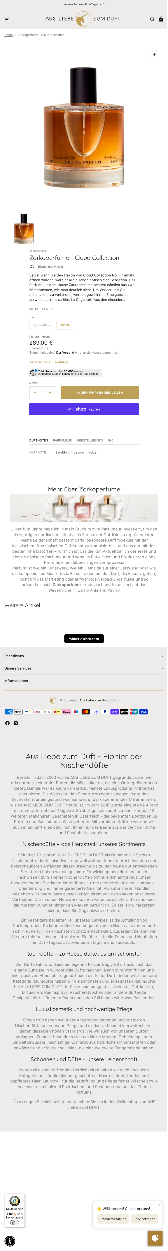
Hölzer (91, 449)
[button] (7, 19)
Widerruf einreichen (82, 640)
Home (8, 35)
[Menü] (22, 1196)
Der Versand (64, 349)
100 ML (65, 323)
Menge (32, 379)
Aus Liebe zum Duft (92, 702)
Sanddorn (61, 449)
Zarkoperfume (36, 247)
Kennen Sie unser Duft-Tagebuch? (84, 4)
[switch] (14, 1222)
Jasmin (77, 449)
